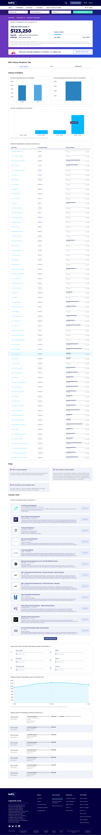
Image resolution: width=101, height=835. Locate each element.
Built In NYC (83, 813)
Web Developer (15, 165)
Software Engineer (16, 321)
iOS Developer (15, 325)
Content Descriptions (42, 807)
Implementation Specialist (18, 160)
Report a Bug (69, 804)
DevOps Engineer (15, 401)
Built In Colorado (84, 807)
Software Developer (16, 236)
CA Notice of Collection (88, 831)
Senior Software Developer (18, 340)
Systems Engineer (16, 349)
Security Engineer (16, 354)
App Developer (15, 179)
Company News (41, 810)
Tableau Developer (16, 222)
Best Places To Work (54, 7)
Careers (39, 801)
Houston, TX (21, 17)
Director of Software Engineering (20, 443)
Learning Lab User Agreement (23, 831)
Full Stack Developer (16, 208)
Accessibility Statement (36, 831)
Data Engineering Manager (18, 424)
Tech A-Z (68, 807)
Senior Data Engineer (16, 372)
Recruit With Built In (57, 798)
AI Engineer (14, 297)
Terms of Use (61, 831)
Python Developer (16, 278)
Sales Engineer (15, 358)
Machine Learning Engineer (18, 382)
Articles (29, 7)
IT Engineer (14, 175)
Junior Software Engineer (18, 269)
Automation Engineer (17, 410)
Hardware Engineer (16, 387)
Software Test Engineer (17, 307)
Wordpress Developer (17, 151)
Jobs (10, 7)
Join (85, 2)
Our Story (39, 798)
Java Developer (15, 226)
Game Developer (15, 344)
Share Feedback (70, 801)
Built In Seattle (84, 819)
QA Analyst (14, 203)
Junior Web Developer (17, 156)
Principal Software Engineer (18, 434)
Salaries (39, 7)
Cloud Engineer (15, 311)
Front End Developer (16, 316)
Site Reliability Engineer (17, 391)
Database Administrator (17, 405)
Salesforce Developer (16, 368)
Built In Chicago (84, 804)
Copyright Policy (46, 831)
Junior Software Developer (18, 170)
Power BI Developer (16, 288)
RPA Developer (15, 184)
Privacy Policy (54, 831)
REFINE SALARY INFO (82, 51)
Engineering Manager (17, 438)
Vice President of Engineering (19, 453)
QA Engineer (14, 292)
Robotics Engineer (16, 255)
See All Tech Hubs (84, 822)
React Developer (15, 198)
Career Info (78, 66)
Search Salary (83, 12)
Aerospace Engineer (16, 283)
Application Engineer (16, 241)
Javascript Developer (16, 212)
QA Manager (14, 377)
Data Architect (15, 429)
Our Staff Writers (41, 804)
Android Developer (16, 302)
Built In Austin (83, 798)
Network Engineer (16, 193)
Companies (19, 7)
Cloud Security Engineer (17, 274)
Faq (51, 66)
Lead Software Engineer (17, 415)
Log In (91, 2)
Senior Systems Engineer (17, 335)
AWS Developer (15, 264)
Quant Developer (15, 363)
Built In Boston (84, 801)
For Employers (75, 2)
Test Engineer (14, 189)
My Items (89, 7)
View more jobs (50, 638)
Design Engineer (15, 245)
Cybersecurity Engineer (17, 330)
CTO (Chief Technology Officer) (19, 448)
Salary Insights (23, 66)
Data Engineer (15, 396)
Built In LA (82, 810)
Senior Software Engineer (18, 420)
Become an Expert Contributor (57, 802)
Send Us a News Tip (57, 806)
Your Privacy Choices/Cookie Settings (73, 831)
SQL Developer (15, 259)
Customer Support (71, 798)
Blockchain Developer (17, 231)
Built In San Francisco (85, 816)
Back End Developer (16, 217)
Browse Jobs (69, 810)
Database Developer (16, 250)
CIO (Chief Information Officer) (19, 457)
